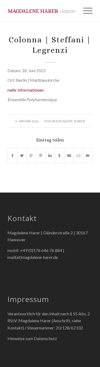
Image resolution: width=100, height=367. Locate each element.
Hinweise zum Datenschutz (32, 338)
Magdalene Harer (68, 121)
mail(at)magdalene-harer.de (32, 257)
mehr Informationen (25, 89)
